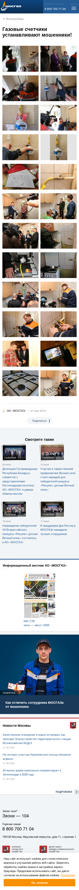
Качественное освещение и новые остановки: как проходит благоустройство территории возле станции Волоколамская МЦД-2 (37, 739)
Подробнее (68, 875)
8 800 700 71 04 (55, 9)
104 (25, 815)
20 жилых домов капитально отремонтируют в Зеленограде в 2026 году (32, 772)
